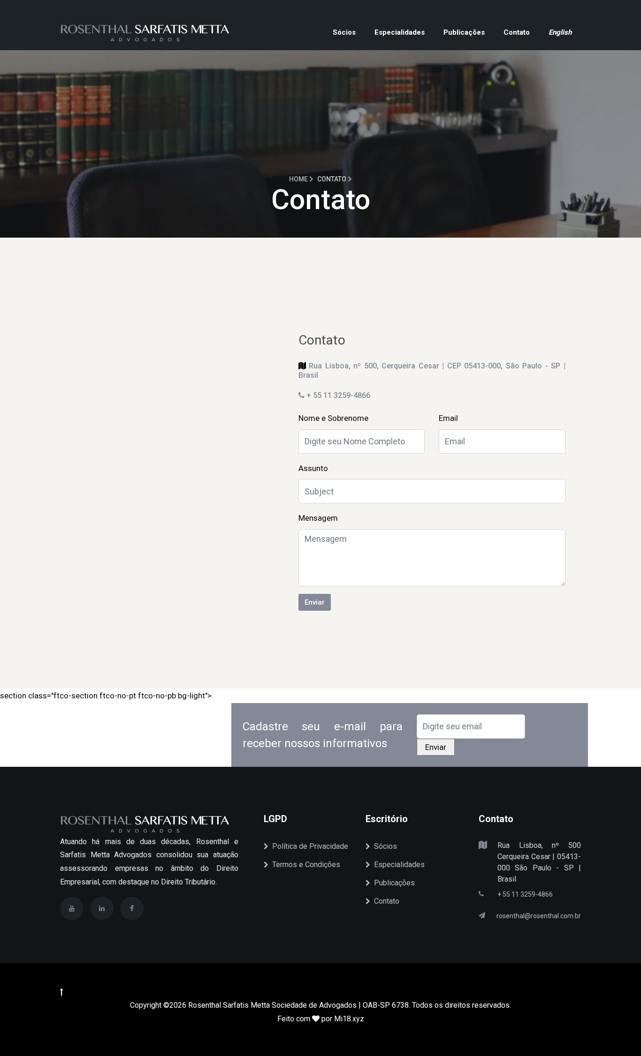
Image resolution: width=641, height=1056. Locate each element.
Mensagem (318, 518)
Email (448, 418)
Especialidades (399, 32)
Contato (517, 32)
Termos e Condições (306, 864)
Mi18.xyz (349, 1018)
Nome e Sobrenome (333, 418)
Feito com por (305, 1018)
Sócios (344, 32)
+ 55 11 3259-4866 (337, 395)
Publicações (464, 32)
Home (299, 179)
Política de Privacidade (310, 846)
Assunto (313, 468)
